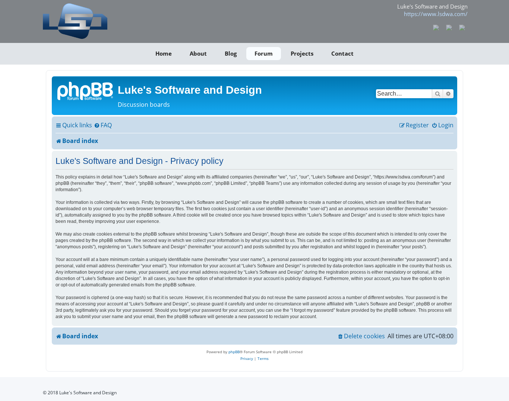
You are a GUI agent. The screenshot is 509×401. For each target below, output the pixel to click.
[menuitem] (103, 125)
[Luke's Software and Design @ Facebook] (436, 27)
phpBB (234, 351)
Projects (302, 53)
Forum (264, 53)
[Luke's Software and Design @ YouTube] (449, 27)
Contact (342, 53)
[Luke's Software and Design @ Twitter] (462, 27)
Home (163, 53)
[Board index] (86, 90)
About (198, 53)
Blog (231, 53)
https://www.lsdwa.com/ (436, 14)
